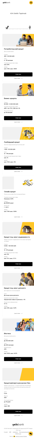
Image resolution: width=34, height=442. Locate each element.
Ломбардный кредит (12, 142)
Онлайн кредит (10, 192)
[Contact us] (31, 434)
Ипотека (7, 334)
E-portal (6, 432)
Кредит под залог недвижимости (17, 237)
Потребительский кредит (14, 49)
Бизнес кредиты (10, 98)
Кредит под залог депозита (15, 288)
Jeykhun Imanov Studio (21, 436)
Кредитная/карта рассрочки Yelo (17, 383)
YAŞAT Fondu (18, 433)
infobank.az (15, 432)
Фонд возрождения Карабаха (25, 432)
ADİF (10, 432)
